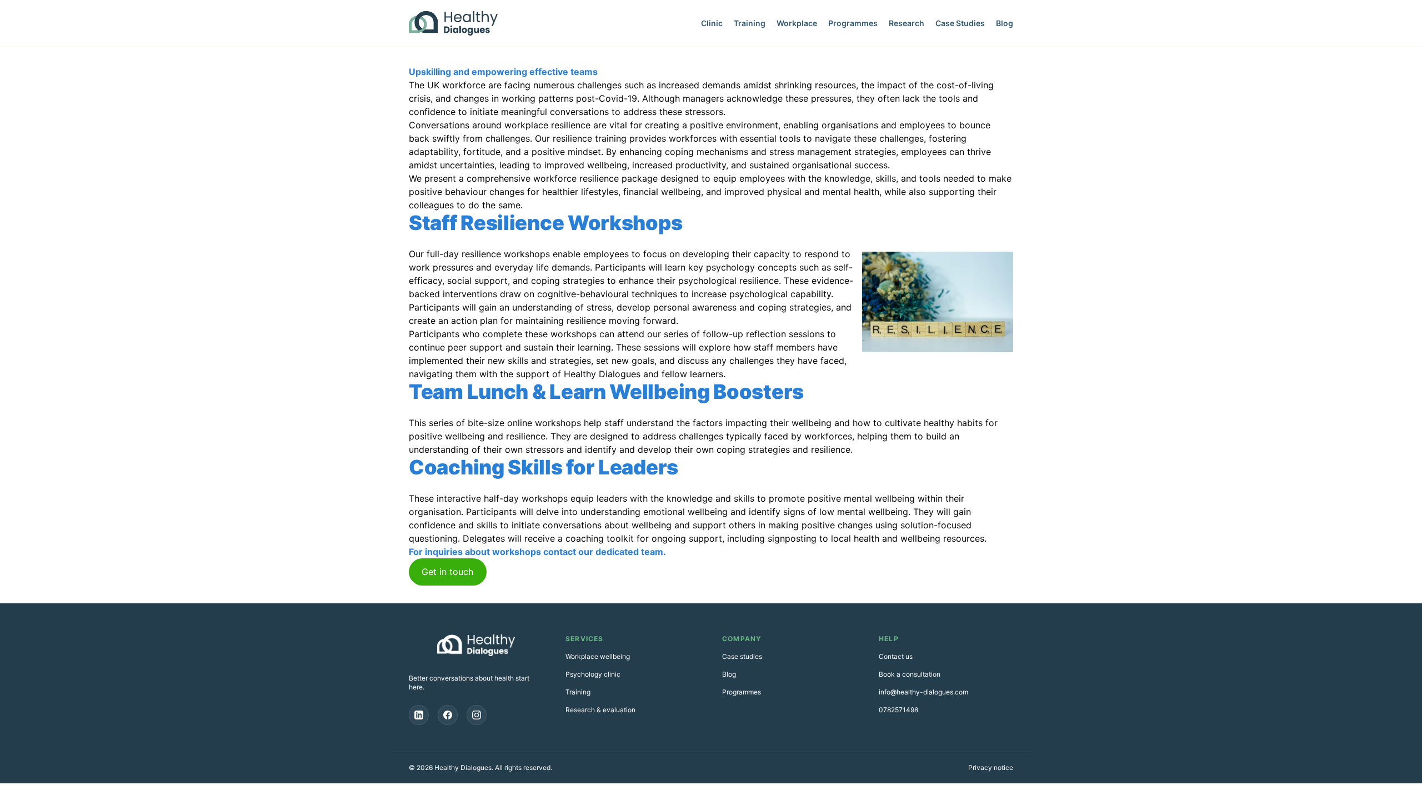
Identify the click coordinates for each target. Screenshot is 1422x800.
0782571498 (898, 710)
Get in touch (447, 571)
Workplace (797, 23)
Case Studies (960, 23)
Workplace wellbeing (597, 656)
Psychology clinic (592, 674)
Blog (1004, 23)
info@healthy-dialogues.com (923, 692)
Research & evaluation (600, 710)
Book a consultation (909, 674)
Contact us (896, 656)
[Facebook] (448, 715)
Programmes (853, 23)
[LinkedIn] (419, 715)
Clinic (712, 23)
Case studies (742, 656)
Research (906, 23)
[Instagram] (477, 715)
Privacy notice (990, 767)
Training (749, 23)
